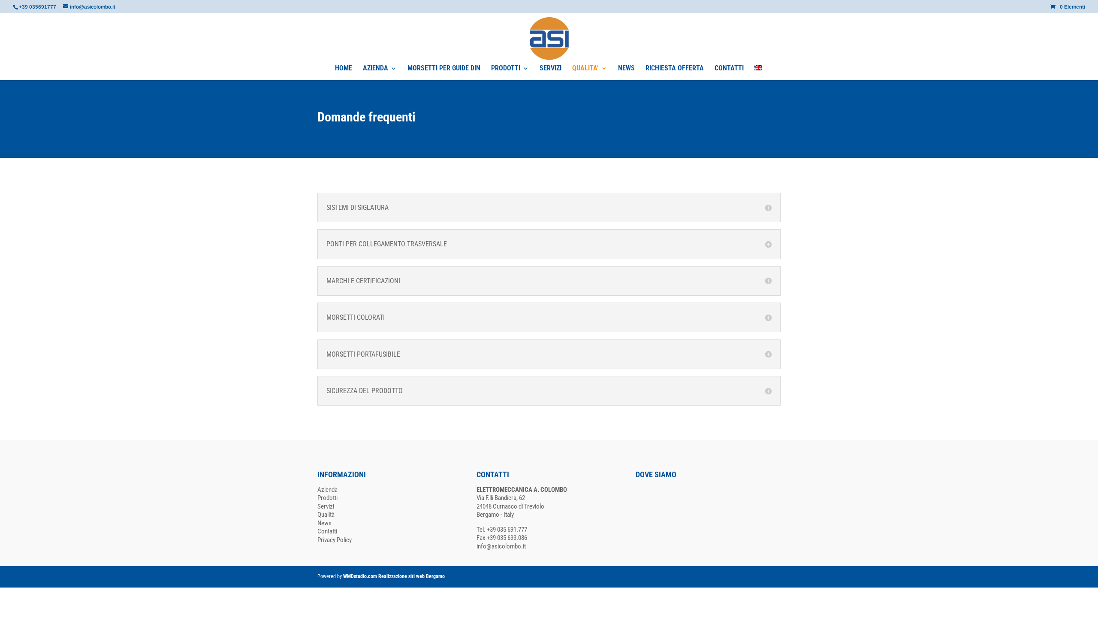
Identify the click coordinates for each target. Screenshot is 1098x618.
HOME (343, 68)
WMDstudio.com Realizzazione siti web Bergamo (394, 576)
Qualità (326, 514)
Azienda (327, 490)
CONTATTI (729, 68)
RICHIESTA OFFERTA (675, 68)
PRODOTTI (505, 68)
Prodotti (327, 498)
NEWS (626, 68)
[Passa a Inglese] (758, 72)
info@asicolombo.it (501, 546)
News (324, 523)
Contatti (327, 531)
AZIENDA (375, 68)
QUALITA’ (585, 68)
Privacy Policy (334, 540)
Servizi (325, 506)
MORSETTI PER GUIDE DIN (443, 68)
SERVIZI (550, 68)
